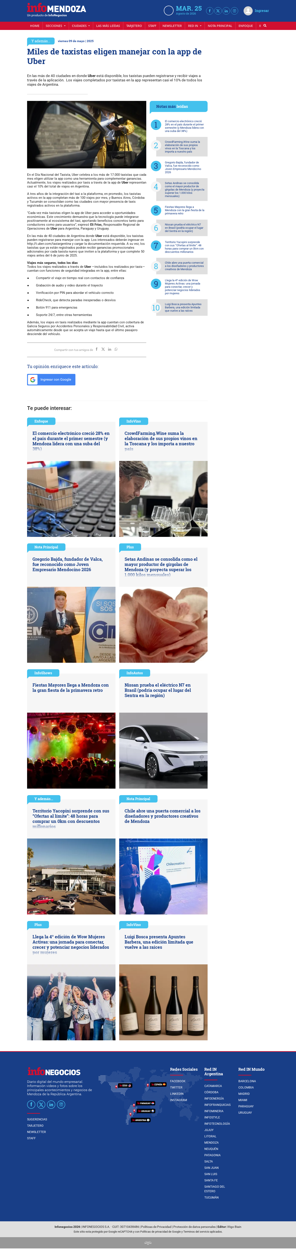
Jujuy (208, 1130)
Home (34, 26)
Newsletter (172, 26)
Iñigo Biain (234, 1227)
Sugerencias (37, 1119)
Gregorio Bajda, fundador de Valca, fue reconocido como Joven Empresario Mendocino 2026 (183, 167)
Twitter (176, 1087)
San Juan (211, 1167)
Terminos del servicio (196, 1231)
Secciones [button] (54, 26)
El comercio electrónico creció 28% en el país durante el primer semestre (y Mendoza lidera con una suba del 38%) (184, 126)
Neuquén (211, 1149)
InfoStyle (212, 1117)
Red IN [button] (193, 26)
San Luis (210, 1174)
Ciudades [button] (80, 26)
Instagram (178, 1100)
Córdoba (211, 1092)
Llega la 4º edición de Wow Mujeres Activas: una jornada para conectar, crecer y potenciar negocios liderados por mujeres (182, 287)
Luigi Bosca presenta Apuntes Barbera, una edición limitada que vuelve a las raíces (183, 307)
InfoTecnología (217, 1123)
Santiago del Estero (214, 1189)
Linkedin (177, 1093)
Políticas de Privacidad (156, 1227)
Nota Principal (220, 26)
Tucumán (211, 1197)
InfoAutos (135, 673)
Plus (130, 547)
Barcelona (247, 1081)
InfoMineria (213, 1111)
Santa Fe (211, 1180)
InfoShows (43, 673)
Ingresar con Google (55, 379)
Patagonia (212, 1155)
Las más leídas (108, 26)
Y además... (40, 41)
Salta (208, 1161)
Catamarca (213, 1086)
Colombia (246, 1087)
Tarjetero (134, 26)
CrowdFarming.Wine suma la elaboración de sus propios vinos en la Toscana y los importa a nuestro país (182, 146)
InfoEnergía (214, 1098)
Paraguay (246, 1106)
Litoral (210, 1136)
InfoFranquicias (217, 1105)
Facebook (177, 1081)
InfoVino (134, 421)
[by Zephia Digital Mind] (148, 1243)
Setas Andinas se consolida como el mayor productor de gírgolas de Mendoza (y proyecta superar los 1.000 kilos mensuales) (184, 189)
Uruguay (245, 1112)
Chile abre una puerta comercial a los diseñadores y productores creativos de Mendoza (184, 266)
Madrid (244, 1093)
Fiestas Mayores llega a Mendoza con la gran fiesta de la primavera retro (184, 210)
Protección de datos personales (194, 1227)
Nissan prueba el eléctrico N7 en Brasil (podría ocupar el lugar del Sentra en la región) (184, 228)
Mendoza (211, 1142)
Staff (152, 26)
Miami (242, 1100)
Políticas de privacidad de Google (160, 1231)
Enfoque (246, 26)
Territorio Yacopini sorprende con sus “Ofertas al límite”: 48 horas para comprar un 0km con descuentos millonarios (184, 246)
